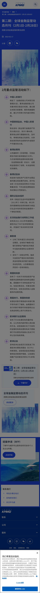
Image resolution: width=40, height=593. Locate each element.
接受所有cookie (20, 589)
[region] (20, 571)
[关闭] (37, 553)
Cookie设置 (20, 583)
